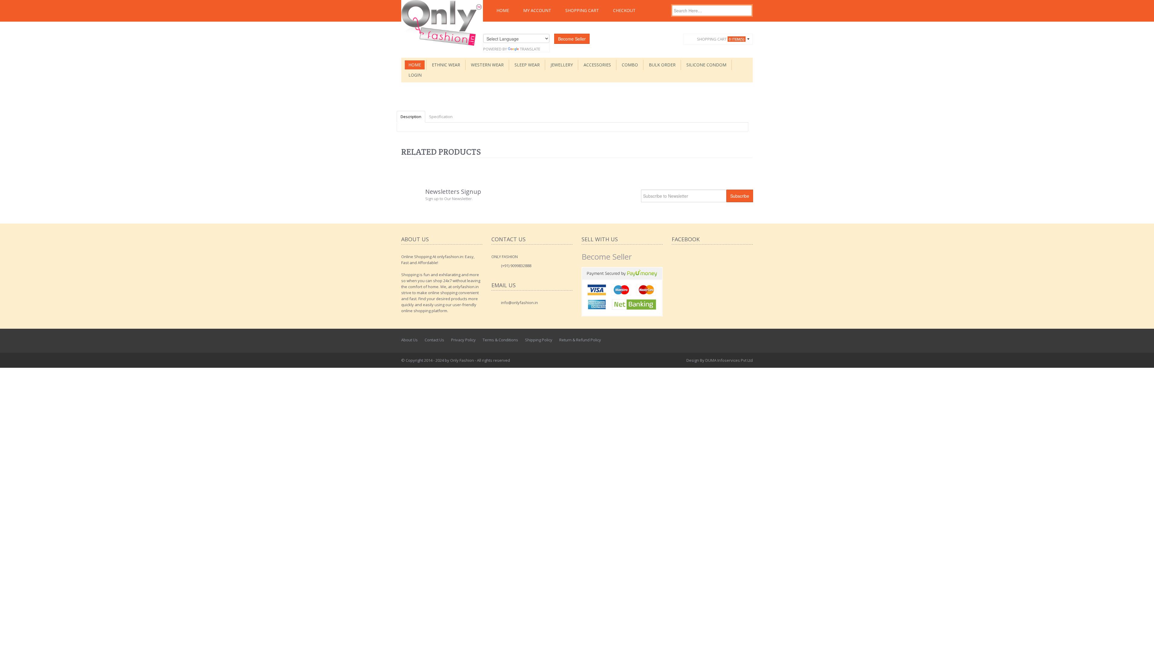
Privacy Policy (463, 340)
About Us (409, 340)
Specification (441, 116)
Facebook (722, 339)
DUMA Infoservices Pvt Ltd (729, 360)
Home (502, 10)
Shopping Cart (582, 10)
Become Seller (572, 39)
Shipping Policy (538, 340)
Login (415, 75)
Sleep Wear (527, 65)
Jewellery (562, 65)
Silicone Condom (706, 65)
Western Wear (487, 65)
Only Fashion (462, 360)
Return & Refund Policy (580, 340)
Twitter (735, 339)
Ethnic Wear (446, 65)
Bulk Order (662, 65)
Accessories (597, 65)
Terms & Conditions (500, 340)
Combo (630, 65)
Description (411, 116)
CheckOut (624, 10)
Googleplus (748, 339)
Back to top (1143, 639)
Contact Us (434, 340)
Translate (530, 49)
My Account (537, 10)
